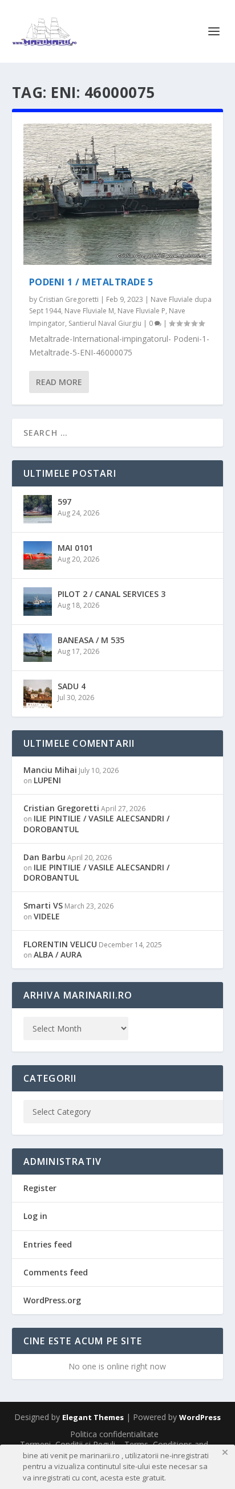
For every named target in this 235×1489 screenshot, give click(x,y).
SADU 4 (72, 686)
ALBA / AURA (58, 954)
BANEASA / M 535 (91, 640)
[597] (37, 509)
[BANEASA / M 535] (37, 647)
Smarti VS (43, 905)
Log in (35, 1215)
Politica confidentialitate (114, 1434)
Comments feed (55, 1272)
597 (64, 501)
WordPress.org (52, 1300)
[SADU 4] (37, 694)
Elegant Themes (93, 1417)
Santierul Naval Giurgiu (104, 323)
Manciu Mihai (50, 769)
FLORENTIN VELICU (60, 944)
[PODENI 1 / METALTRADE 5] (117, 194)
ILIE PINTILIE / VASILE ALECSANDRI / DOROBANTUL (96, 823)
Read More (59, 382)
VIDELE (47, 916)
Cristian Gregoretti (69, 299)
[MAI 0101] (37, 555)
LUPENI (47, 780)
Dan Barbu (44, 857)
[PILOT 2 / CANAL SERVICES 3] (37, 601)
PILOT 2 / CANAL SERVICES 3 (111, 593)
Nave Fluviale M (89, 311)
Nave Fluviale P (141, 311)
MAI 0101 (75, 547)
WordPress (200, 1417)
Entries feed (47, 1244)
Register (39, 1188)
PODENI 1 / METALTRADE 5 (91, 282)
